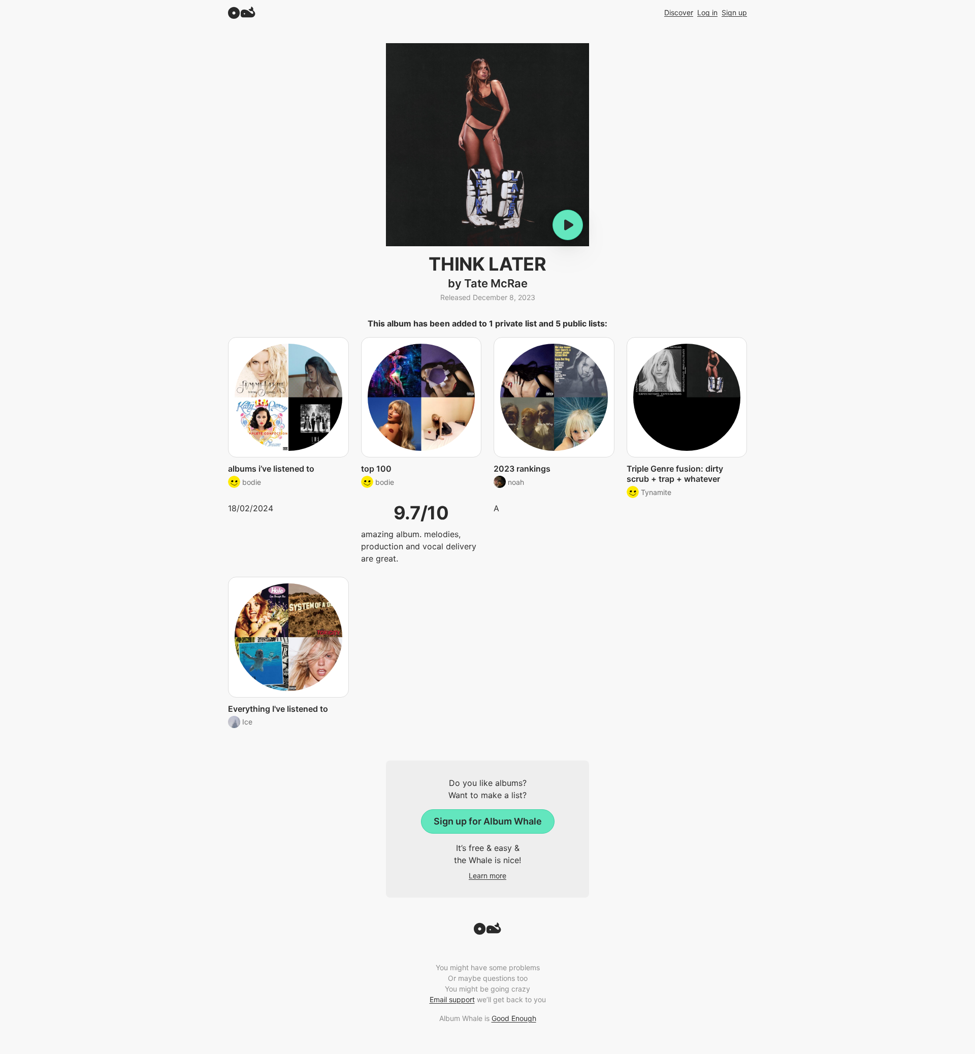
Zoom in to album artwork (487, 144)
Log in (707, 12)
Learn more (487, 875)
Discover (678, 12)
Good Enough (514, 1018)
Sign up (734, 12)
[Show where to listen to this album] (567, 225)
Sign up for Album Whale (488, 821)
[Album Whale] (241, 12)
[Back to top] (487, 932)
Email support (452, 999)
